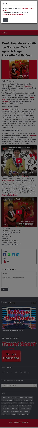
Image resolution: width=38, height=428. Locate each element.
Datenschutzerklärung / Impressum (13, 14)
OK (5, 20)
